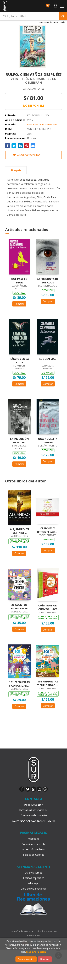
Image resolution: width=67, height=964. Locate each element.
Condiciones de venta (34, 844)
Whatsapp (33, 883)
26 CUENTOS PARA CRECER (19, 606)
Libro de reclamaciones (34, 888)
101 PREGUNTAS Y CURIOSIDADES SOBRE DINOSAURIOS (47, 683)
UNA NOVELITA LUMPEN (47, 440)
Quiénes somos (33, 872)
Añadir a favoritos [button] (28, 155)
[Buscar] (63, 16)
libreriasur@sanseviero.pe (33, 810)
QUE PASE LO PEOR (19, 280)
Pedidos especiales (33, 878)
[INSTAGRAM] (39, 789)
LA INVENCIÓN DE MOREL (19, 440)
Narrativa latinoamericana (42, 124)
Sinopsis (15, 170)
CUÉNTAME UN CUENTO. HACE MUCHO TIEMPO (47, 607)
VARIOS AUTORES (33, 88)
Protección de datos (33, 849)
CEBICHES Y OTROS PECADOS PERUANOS (47, 529)
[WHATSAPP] (33, 789)
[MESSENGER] (45, 789)
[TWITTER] (27, 789)
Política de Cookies (33, 854)
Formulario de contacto (33, 815)
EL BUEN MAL (47, 358)
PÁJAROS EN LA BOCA (19, 360)
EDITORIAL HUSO (38, 115)
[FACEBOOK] (21, 789)
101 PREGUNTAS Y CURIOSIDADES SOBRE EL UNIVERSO (19, 683)
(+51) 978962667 (33, 804)
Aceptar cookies (26, 959)
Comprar (19, 303)
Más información (36, 951)
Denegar (44, 959)
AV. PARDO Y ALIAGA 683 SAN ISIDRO (33, 820)
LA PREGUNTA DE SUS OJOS (47, 280)
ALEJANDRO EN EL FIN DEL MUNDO (19, 530)
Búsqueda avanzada (52, 22)
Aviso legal (34, 838)
